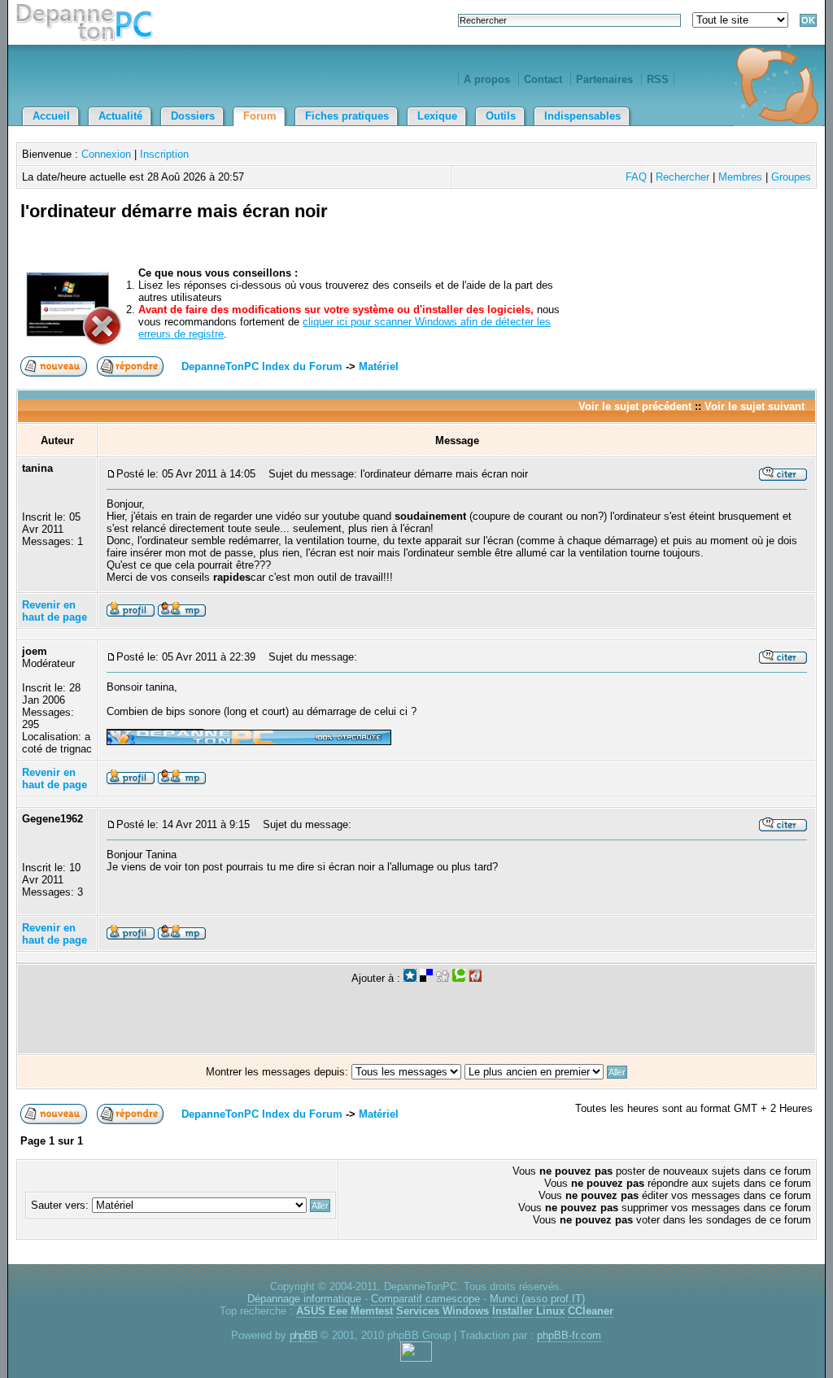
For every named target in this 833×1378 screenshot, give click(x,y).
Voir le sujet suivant (754, 406)
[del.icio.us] (426, 978)
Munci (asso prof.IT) (537, 1299)
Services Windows (442, 1311)
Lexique (437, 116)
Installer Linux (528, 1311)
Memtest (372, 1311)
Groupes (791, 177)
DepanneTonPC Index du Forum (261, 366)
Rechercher (682, 177)
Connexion (106, 154)
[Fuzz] (475, 978)
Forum (260, 116)
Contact (543, 79)
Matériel (379, 366)
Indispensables (582, 116)
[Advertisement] (622, 230)
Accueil (51, 116)
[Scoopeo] (409, 978)
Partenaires (604, 79)
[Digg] (442, 978)
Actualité (120, 116)
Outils (501, 116)
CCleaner (590, 1311)
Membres (740, 177)
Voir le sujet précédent (634, 406)
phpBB (303, 1335)
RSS (658, 79)
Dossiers (193, 116)
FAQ (636, 177)
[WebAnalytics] (416, 1358)
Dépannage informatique (304, 1299)
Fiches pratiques (347, 116)
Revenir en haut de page (54, 611)
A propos (487, 79)
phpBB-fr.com (569, 1335)
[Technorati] (458, 978)
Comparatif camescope (425, 1299)
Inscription (164, 154)
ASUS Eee (321, 1311)
